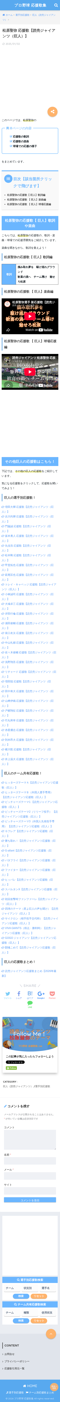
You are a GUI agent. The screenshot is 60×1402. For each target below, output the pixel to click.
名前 (7, 1154)
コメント (9, 1127)
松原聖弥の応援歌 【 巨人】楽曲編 (26, 199)
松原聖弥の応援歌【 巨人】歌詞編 (26, 194)
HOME (31, 1386)
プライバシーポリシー (17, 1361)
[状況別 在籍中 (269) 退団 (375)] (30, 1289)
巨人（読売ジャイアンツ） (18, 1086)
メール (9, 1169)
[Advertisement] (30, 79)
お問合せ (9, 1354)
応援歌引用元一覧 (14, 1368)
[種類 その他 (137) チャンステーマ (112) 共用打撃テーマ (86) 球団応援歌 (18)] (30, 1314)
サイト (8, 1184)
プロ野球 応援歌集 (30, 5)
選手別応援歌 (42, 1086)
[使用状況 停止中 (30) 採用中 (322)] (48, 1314)
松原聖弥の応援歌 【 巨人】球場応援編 (29, 204)
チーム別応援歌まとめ (41, 1392)
